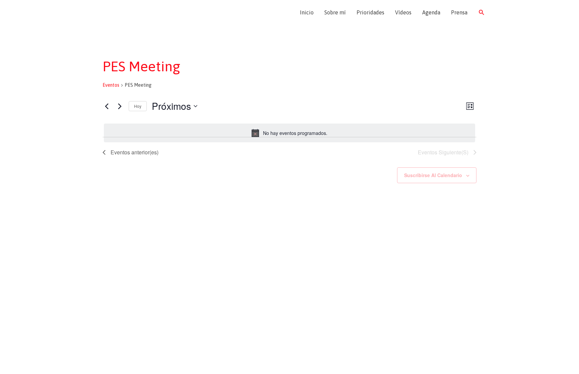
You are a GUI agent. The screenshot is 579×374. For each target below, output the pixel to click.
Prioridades (370, 12)
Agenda (431, 12)
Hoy (137, 106)
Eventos (111, 85)
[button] (481, 12)
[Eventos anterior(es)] (107, 106)
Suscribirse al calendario (433, 175)
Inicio (307, 12)
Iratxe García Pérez (127, 12)
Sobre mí (335, 12)
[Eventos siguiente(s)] (120, 106)
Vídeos (403, 12)
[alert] (289, 133)
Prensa (459, 12)
